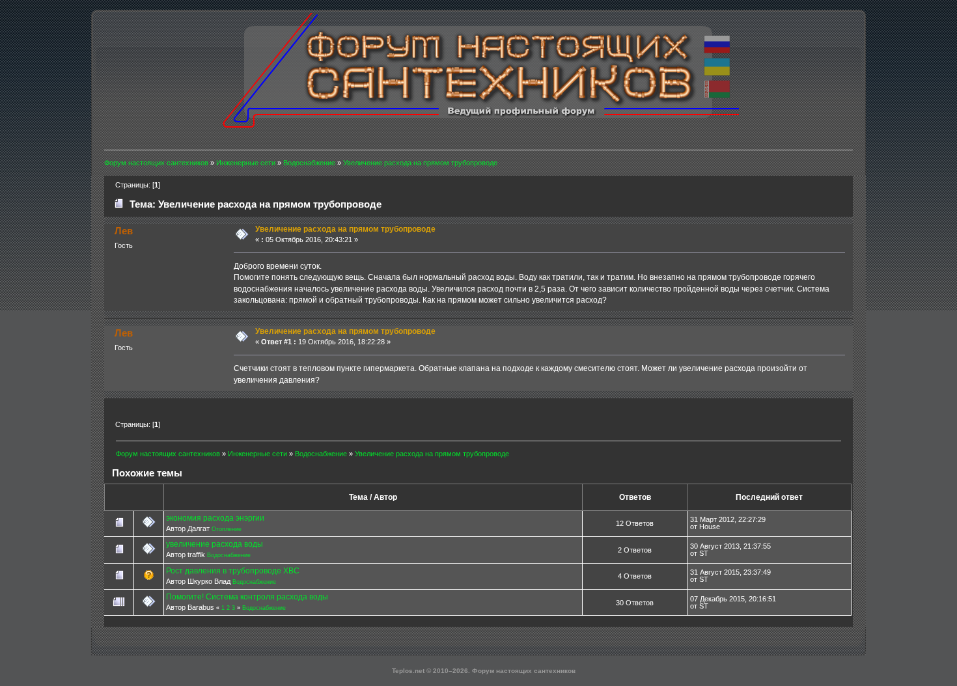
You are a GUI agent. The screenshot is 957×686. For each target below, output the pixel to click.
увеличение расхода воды (214, 544)
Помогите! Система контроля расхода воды (247, 596)
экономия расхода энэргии (215, 518)
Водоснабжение (229, 555)
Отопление (227, 529)
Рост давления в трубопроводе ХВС (232, 570)
